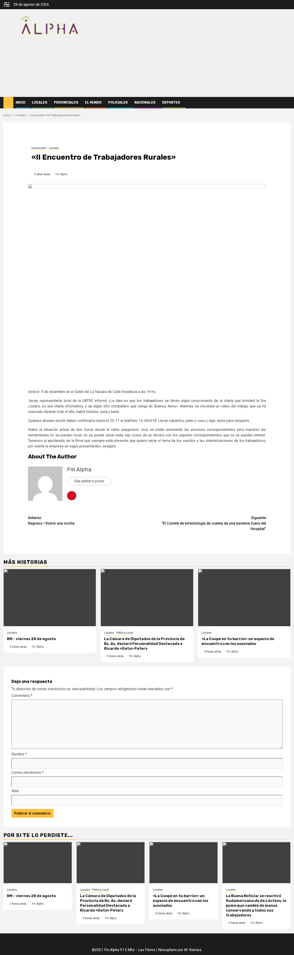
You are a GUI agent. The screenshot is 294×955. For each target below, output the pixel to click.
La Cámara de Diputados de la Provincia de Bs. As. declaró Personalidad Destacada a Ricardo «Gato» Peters (144, 644)
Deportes (171, 103)
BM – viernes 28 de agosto (31, 639)
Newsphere (167, 950)
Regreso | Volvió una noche (51, 521)
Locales (39, 103)
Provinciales (66, 103)
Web (15, 791)
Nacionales (144, 103)
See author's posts (89, 481)
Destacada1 (39, 148)
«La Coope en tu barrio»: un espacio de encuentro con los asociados (237, 641)
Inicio (20, 103)
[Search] (287, 102)
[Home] (8, 102)
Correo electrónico (27, 772)
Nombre (19, 754)
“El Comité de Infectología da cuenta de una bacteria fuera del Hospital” (213, 523)
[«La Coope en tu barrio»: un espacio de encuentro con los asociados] (244, 597)
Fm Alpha (61, 174)
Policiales (118, 103)
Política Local (124, 632)
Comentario (21, 695)
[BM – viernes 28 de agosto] (49, 597)
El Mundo (93, 103)
